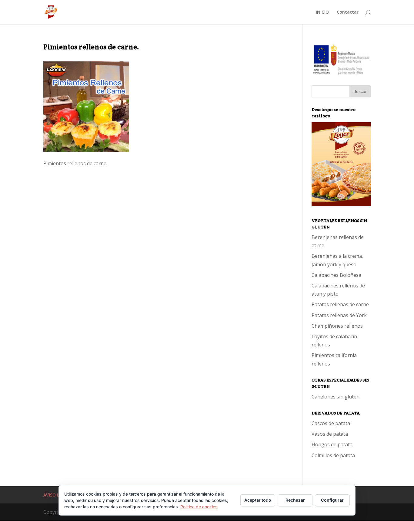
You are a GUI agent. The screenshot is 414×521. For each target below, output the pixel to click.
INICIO (322, 12)
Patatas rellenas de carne (340, 304)
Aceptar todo (257, 500)
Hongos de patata (332, 444)
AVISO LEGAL (56, 495)
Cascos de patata (331, 423)
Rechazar (295, 500)
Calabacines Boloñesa (336, 275)
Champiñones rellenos (337, 326)
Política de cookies (199, 506)
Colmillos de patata (333, 455)
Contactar (348, 12)
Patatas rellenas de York (339, 315)
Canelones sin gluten (335, 396)
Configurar (332, 500)
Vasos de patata (330, 434)
